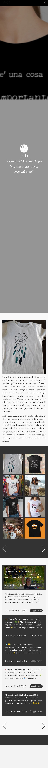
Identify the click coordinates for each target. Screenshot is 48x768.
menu (6, 3)
